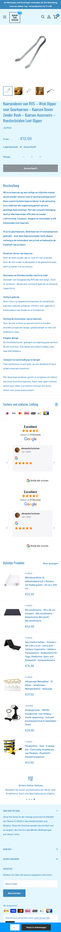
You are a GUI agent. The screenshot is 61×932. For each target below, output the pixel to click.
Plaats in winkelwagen (36, 927)
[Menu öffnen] (4, 17)
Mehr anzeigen (50, 563)
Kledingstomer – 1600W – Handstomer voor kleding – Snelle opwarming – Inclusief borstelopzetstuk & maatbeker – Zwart (41, 717)
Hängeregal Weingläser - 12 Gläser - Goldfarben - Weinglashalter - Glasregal (39, 685)
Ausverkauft (30, 168)
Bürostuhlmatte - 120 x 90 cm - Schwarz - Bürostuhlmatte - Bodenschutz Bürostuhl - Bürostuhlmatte (40, 615)
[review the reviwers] (11, 458)
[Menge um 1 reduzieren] (23, 156)
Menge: (7, 156)
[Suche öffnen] (43, 17)
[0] (55, 17)
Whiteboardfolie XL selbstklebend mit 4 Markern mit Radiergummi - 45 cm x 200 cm (41, 583)
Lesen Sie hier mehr (42, 918)
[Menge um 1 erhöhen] (40, 156)
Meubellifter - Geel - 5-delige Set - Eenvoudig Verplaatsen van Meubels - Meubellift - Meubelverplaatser (39, 751)
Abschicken (14, 893)
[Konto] (49, 17)
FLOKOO (28, 573)
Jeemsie (7, 128)
